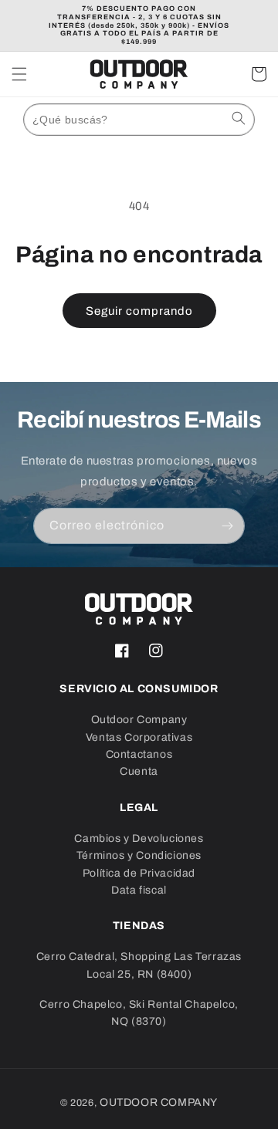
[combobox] (139, 119)
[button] (19, 74)
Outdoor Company (139, 719)
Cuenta (139, 771)
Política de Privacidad (139, 873)
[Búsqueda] (238, 118)
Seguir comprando (139, 311)
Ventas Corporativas (139, 737)
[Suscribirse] (227, 526)
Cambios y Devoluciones (138, 838)
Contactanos (139, 754)
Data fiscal (139, 890)
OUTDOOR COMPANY (159, 1102)
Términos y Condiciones (139, 855)
